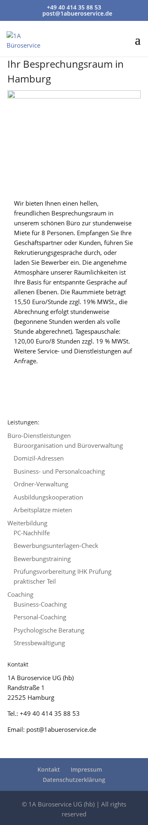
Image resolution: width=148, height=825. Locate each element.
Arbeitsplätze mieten (43, 510)
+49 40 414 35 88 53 (74, 7)
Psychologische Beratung (49, 630)
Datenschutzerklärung (74, 780)
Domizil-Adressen (39, 458)
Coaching (20, 594)
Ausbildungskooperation (48, 497)
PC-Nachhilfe (32, 533)
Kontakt (48, 769)
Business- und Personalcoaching (59, 471)
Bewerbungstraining (42, 559)
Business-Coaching (40, 604)
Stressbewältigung (39, 643)
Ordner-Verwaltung (41, 484)
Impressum (86, 769)
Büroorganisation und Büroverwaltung (68, 445)
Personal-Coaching (40, 617)
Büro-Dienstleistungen (39, 435)
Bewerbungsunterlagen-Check (56, 545)
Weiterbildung (27, 523)
